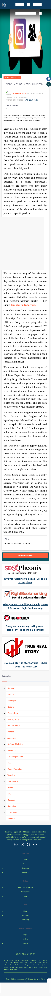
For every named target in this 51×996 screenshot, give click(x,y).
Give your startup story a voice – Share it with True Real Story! (25, 665)
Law (9, 794)
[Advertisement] (25, 243)
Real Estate (12, 781)
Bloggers (25, 915)
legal (25, 896)
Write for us (25, 872)
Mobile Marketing (12, 77)
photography (13, 719)
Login (25, 935)
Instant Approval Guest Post (31, 965)
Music (10, 788)
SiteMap (25, 943)
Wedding (11, 775)
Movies (10, 732)
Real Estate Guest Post (18, 963)
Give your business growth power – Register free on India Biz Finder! (25, 628)
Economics (12, 812)
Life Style (11, 701)
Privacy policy (25, 892)
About (25, 860)
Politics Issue (13, 725)
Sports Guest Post (11, 965)
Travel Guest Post (10, 960)
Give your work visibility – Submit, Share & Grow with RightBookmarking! (25, 606)
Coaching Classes (15, 756)
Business (11, 750)
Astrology (11, 738)
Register (25, 939)
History (10, 688)
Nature (10, 707)
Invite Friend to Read (25, 555)
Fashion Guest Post (37, 963)
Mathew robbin (19, 93)
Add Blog (25, 920)
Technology (12, 713)
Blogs (25, 911)
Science (11, 819)
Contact (25, 864)
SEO (9, 763)
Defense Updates (15, 744)
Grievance (25, 868)
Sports (10, 694)
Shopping (11, 806)
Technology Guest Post (28, 960)
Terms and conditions (25, 887)
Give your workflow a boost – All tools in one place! (25, 580)
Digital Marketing (14, 769)
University (11, 800)
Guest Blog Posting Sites (28, 967)
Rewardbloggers (19, 979)
